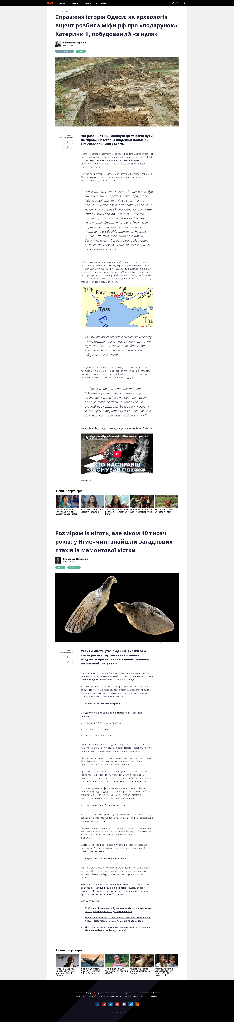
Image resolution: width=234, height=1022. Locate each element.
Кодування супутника (133, 996)
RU (178, 3)
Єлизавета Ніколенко (75, 558)
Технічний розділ (142, 993)
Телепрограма (90, 3)
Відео (103, 3)
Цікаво (80, 51)
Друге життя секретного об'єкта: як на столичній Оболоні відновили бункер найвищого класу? (117, 928)
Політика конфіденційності (82, 996)
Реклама (156, 993)
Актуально (74, 567)
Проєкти (63, 3)
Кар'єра (89, 993)
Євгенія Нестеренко (74, 42)
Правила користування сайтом (109, 996)
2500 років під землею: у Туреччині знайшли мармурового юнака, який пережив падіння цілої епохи (118, 910)
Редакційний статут (154, 996)
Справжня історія (64, 51)
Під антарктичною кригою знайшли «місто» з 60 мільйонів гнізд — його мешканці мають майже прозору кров (118, 919)
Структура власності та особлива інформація (114, 993)
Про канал (78, 993)
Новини (75, 3)
